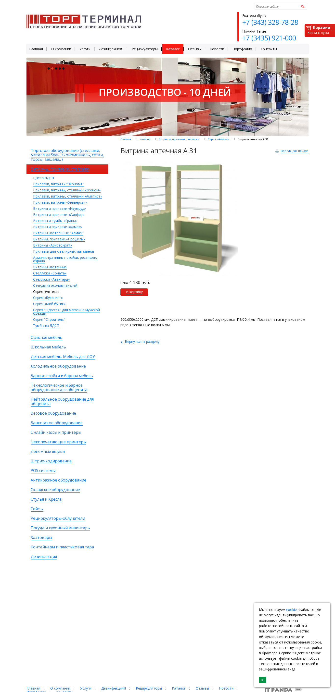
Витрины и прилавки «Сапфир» (58, 214)
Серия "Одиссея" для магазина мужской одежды (66, 312)
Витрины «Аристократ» (52, 245)
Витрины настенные (50, 267)
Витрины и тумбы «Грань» (55, 220)
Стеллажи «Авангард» (51, 279)
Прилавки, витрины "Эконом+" (58, 184)
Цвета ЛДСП (43, 177)
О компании (60, 688)
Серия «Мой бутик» (49, 303)
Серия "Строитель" (49, 319)
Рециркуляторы (149, 688)
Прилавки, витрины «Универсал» (60, 202)
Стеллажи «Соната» (49, 273)
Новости (226, 688)
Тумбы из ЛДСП (46, 325)
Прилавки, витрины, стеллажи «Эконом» (67, 190)
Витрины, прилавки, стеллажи (179, 139)
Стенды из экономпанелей (55, 285)
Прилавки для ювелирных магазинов (63, 251)
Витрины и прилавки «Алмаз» (57, 226)
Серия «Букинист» (48, 297)
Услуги (85, 688)
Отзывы (202, 688)
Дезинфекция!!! (113, 688)
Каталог (145, 139)
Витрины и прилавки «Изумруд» (59, 208)
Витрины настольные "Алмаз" (58, 233)
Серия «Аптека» (46, 291)
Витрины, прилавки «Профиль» (59, 239)
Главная (125, 139)
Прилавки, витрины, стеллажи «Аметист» (67, 196)
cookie (291, 609)
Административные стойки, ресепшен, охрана (65, 259)
